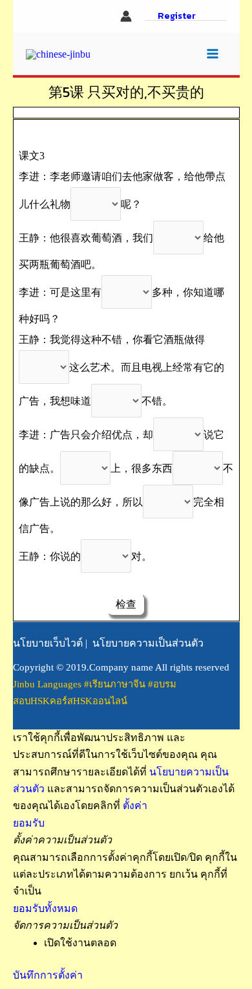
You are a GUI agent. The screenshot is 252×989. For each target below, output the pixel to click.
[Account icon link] (126, 16)
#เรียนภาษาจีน (116, 684)
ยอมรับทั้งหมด (45, 908)
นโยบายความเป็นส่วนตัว (148, 643)
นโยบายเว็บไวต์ (48, 643)
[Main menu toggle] (212, 53)
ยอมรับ (29, 822)
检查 (126, 604)
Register (177, 16)
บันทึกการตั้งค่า (48, 975)
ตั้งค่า (135, 805)
